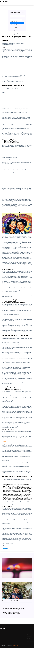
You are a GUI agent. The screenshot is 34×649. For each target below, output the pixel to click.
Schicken (17, 23)
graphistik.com (4, 1)
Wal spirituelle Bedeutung (29, 634)
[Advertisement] (17, 66)
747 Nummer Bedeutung (29, 636)
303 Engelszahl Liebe (30, 641)
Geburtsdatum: (12, 18)
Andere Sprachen (15, 645)
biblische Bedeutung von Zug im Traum (9, 350)
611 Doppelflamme (30, 639)
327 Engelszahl (29, 638)
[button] (1, 5)
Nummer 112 (5, 441)
